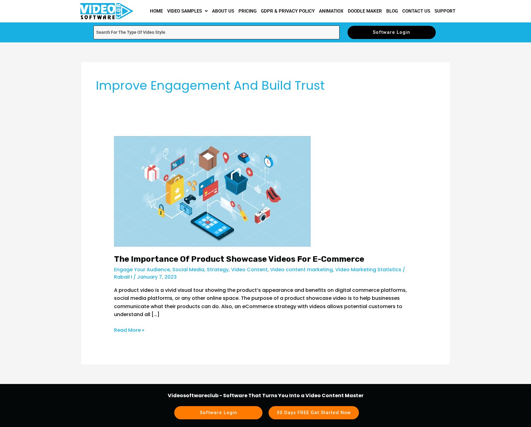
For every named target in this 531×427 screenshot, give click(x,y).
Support (445, 11)
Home (156, 11)
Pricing (247, 11)
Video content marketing (301, 269)
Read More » (129, 330)
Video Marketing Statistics (368, 269)
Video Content (249, 269)
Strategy (218, 269)
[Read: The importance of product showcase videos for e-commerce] (212, 191)
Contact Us (416, 11)
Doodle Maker (365, 11)
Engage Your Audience (142, 269)
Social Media (188, 269)
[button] (187, 11)
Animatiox (331, 11)
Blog (392, 11)
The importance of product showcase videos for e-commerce (240, 259)
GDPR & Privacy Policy (288, 11)
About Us (223, 11)
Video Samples (184, 11)
